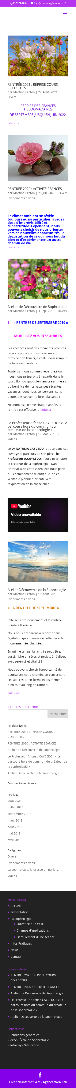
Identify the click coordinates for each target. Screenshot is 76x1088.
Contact (16, 957)
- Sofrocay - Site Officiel (24, 1045)
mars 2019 (15, 820)
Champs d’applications (33, 930)
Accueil (16, 906)
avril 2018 (14, 840)
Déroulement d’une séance (36, 937)
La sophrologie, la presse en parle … (33, 870)
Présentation (19, 912)
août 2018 (15, 827)
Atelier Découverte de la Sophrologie (37, 589)
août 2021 (15, 801)
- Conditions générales (23, 1035)
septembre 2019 (19, 814)
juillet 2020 (15, 807)
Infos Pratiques (21, 943)
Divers (12, 97)
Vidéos (12, 439)
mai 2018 (14, 833)
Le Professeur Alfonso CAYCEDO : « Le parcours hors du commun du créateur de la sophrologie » (37, 426)
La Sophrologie (21, 919)
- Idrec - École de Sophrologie (28, 1040)
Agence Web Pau (55, 1082)
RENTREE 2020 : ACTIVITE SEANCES (35, 188)
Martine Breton (24, 92)
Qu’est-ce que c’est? (30, 924)
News (14, 950)
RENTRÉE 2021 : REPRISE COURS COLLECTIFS (33, 86)
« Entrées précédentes (23, 707)
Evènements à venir (21, 198)
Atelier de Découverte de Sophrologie (37, 306)
